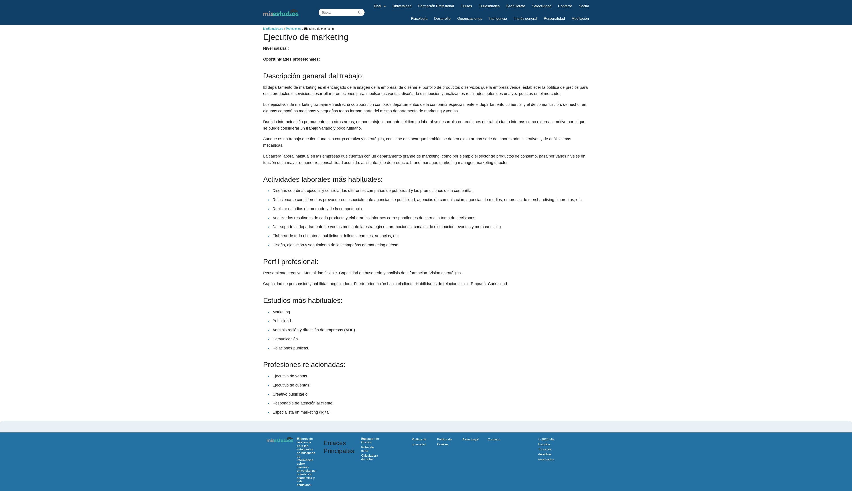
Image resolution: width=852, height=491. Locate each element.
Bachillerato (515, 6)
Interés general (525, 18)
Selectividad (541, 6)
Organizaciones (469, 18)
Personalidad (554, 18)
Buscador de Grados (370, 440)
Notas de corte (367, 448)
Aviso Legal (470, 439)
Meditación (580, 18)
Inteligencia (498, 18)
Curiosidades (489, 6)
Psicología (419, 18)
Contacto (565, 6)
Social (584, 6)
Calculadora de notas (369, 457)
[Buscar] (360, 12)
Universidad (402, 6)
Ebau (378, 6)
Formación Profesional (436, 6)
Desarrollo (442, 18)
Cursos (466, 6)
